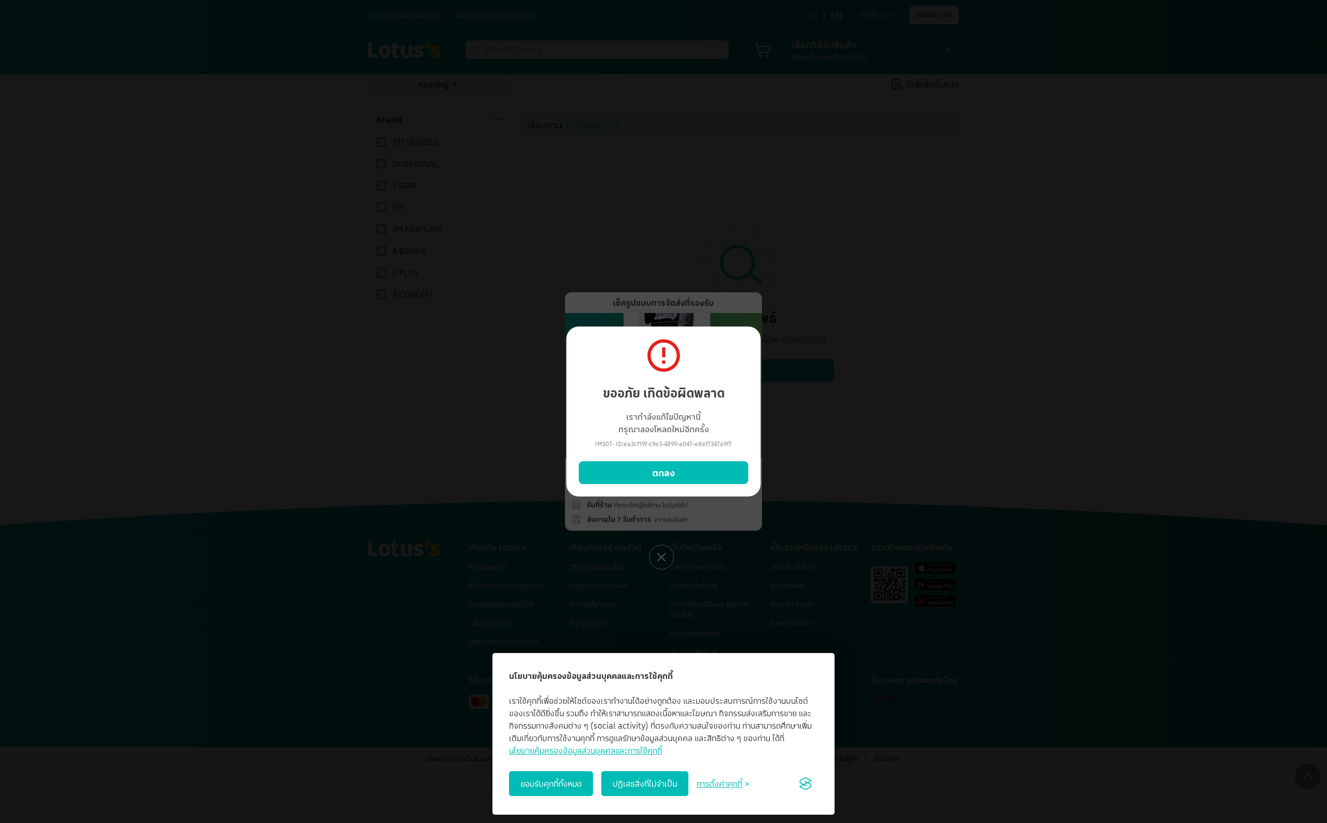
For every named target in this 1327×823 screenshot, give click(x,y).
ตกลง (663, 472)
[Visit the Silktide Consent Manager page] (805, 783)
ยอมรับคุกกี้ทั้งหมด (551, 783)
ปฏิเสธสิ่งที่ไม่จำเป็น (645, 783)
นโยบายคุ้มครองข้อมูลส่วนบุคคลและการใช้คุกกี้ (585, 750)
